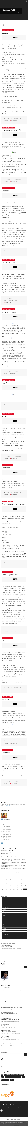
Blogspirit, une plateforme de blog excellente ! (12, 1007)
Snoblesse (4, 930)
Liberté (18, 855)
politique (12, 1079)
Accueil (4, 898)
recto (16, 682)
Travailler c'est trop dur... (7, 1037)
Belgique (19, 1077)
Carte (2, 955)
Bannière (6, 468)
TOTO (4, 932)
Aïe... (2, 995)
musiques (15, 1077)
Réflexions (4, 924)
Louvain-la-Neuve (8, 1077)
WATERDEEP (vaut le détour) (6, 1086)
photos (23, 1077)
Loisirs (4, 915)
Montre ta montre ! (10, 312)
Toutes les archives (7, 843)
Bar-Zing (18, 872)
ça (25, 327)
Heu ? (4, 383)
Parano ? (5, 416)
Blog (3, 903)
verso (20, 682)
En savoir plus (16, 1125)
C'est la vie (5, 905)
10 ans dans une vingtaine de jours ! (9, 1013)
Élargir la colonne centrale (13, 504)
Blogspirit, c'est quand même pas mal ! (10, 1019)
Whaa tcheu (5, 938)
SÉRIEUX (4, 928)
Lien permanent (9, 118)
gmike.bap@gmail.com (18, 356)
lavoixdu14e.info (4, 853)
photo (2, 1077)
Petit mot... (6, 699)
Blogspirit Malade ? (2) (11, 130)
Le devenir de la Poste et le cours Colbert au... (10, 868)
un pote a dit (5, 934)
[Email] (2, 1059)
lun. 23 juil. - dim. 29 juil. (6, 837)
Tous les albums (6, 819)
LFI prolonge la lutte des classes (8, 872)
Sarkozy (2, 1079)
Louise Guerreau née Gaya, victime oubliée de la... (11, 859)
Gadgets (4, 909)
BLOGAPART (9, 10)
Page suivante (19, 793)
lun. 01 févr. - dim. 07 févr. (6, 831)
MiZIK (4, 917)
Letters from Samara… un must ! (8, 1031)
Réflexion (6, 753)
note (7, 69)
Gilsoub (2, 946)
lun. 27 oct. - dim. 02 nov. (6, 832)
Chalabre (24, 868)
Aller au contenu (4, 1)
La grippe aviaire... (10, 262)
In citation (4, 913)
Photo (4, 922)
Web (3, 936)
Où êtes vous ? (9, 946)
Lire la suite (7, 805)
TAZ (6, 100)
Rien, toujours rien (10, 575)
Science (4, 926)
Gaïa (3, 911)
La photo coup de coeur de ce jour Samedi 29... (10, 865)
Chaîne (5, 33)
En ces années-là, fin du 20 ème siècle (9, 856)
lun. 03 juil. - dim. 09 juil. (6, 826)
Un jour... (3, 1025)
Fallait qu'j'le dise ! (6, 907)
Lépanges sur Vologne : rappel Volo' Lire (9, 862)
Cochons (7, 1079)
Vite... (4, 641)
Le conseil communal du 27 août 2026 (9, 869)
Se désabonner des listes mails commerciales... (12, 1043)
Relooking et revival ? (6, 1001)
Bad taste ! (5, 901)
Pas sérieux (5, 920)
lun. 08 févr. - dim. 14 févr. (6, 829)
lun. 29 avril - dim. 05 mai (6, 836)
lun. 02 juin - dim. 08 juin (6, 834)
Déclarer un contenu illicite (10, 1119)
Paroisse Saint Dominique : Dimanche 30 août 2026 (12, 852)
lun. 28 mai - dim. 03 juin (6, 841)
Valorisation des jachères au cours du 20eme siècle (13, 1074)
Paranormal (5, 919)
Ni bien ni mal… (4, 850)
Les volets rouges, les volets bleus (8, 855)
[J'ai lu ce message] (26, 1122)
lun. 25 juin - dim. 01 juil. (6, 839)
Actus (4, 900)
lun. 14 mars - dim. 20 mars (6, 828)
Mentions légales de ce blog (17, 1119)
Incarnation (11, 850)
